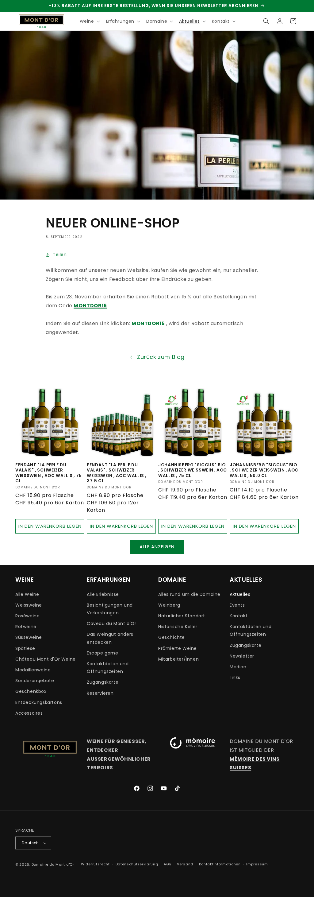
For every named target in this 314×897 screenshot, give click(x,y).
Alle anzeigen (157, 546)
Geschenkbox (31, 691)
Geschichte (171, 637)
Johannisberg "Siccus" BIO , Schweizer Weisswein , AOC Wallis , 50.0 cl (264, 470)
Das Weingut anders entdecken (110, 638)
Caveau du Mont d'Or (111, 623)
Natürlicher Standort (181, 616)
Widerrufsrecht (95, 864)
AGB (167, 864)
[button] (89, 21)
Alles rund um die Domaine (189, 594)
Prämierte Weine (177, 648)
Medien (238, 667)
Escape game (102, 653)
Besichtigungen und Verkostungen (110, 609)
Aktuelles (240, 594)
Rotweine (25, 626)
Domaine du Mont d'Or (53, 864)
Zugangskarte (102, 682)
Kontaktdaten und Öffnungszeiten (108, 667)
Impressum (257, 864)
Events (237, 605)
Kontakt (238, 616)
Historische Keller (177, 626)
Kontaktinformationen (220, 864)
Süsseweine (28, 637)
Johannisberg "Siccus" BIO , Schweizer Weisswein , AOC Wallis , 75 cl (192, 470)
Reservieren (100, 693)
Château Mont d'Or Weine (45, 659)
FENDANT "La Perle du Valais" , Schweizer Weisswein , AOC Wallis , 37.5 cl (116, 473)
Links (235, 677)
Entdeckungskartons (38, 702)
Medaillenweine (33, 670)
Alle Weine (27, 594)
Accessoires (29, 713)
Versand (185, 864)
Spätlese (25, 648)
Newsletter (242, 656)
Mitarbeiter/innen (178, 659)
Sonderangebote (34, 681)
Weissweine (28, 605)
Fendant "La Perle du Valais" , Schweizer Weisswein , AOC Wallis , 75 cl (48, 473)
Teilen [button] (60, 254)
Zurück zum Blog (161, 357)
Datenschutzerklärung (137, 864)
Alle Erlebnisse (103, 594)
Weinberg (169, 605)
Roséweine (27, 616)
